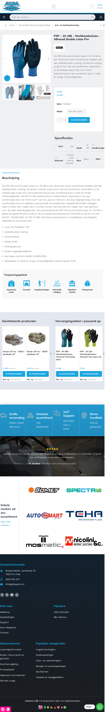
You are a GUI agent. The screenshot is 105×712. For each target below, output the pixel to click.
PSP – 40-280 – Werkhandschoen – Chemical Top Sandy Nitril (65, 355)
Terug (5, 25)
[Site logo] (11, 6)
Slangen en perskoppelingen (51, 666)
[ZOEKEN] (92, 17)
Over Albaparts (8, 627)
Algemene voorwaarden (12, 675)
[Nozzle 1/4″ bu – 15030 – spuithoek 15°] (38, 338)
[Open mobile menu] (4, 17)
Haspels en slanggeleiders (49, 677)
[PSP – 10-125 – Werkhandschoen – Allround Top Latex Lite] (91, 338)
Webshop (5, 612)
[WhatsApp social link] (17, 595)
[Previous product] (101, 25)
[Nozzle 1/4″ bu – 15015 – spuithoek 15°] (14, 338)
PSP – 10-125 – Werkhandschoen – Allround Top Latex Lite (90, 354)
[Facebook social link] (2, 595)
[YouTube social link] (12, 595)
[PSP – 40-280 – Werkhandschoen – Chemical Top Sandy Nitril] (67, 338)
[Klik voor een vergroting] (7, 78)
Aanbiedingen (7, 617)
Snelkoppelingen (44, 655)
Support (4, 622)
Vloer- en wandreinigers (48, 660)
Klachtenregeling (9, 664)
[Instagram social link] (7, 595)
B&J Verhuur (60, 617)
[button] (5, 58)
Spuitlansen (42, 671)
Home (12, 25)
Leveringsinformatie (10, 649)
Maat (59, 111)
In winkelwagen (79, 120)
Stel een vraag (7, 680)
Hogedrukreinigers (45, 649)
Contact (4, 632)
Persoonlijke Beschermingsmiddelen (35, 25)
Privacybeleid (7, 669)
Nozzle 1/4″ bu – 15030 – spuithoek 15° (38, 352)
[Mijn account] (101, 17)
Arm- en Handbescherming (67, 25)
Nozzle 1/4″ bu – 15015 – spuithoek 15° (14, 352)
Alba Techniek (61, 612)
